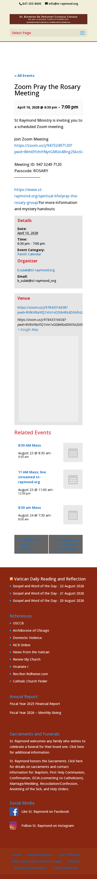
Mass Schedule (40, 854)
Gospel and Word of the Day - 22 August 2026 (48, 586)
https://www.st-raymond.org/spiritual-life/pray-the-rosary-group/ (46, 196)
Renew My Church (26, 659)
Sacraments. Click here (65, 761)
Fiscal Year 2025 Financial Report (35, 703)
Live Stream (68, 854)
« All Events (24, 75)
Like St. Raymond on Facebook (45, 811)
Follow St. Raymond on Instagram (47, 825)
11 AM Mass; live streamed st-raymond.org (32, 477)
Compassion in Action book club (67, 544)
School (73, 861)
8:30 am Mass (29, 507)
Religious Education (30, 867)
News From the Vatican (31, 652)
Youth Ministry (65, 867)
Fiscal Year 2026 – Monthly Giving (35, 712)
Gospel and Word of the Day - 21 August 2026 (48, 593)
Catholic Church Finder (30, 681)
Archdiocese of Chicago (31, 630)
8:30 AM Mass (29, 445)
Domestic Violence (27, 637)
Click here (76, 746)
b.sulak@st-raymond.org (36, 270)
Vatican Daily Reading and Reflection (50, 579)
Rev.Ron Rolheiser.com (30, 674)
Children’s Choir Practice (29, 544)
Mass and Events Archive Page (36, 861)
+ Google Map (27, 329)
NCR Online (21, 645)
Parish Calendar (29, 254)
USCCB (18, 623)
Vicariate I (20, 666)
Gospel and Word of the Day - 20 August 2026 (48, 600)
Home (17, 854)
